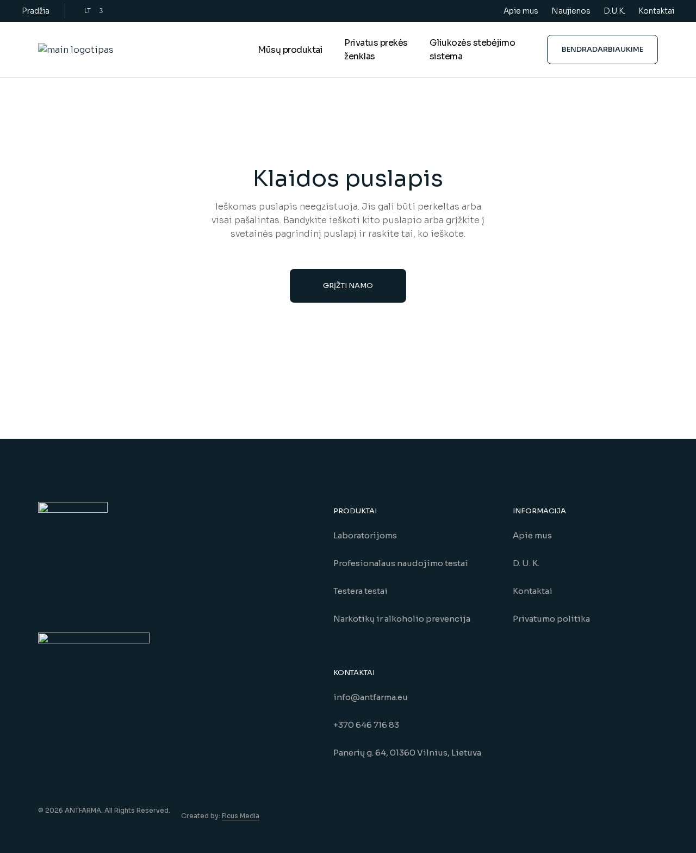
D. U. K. (526, 563)
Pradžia (35, 11)
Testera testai (360, 591)
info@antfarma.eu (370, 697)
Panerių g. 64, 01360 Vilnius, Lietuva (407, 752)
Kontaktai (656, 11)
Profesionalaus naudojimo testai (400, 563)
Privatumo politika (551, 618)
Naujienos (571, 11)
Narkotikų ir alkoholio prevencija (401, 618)
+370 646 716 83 (366, 725)
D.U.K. (614, 11)
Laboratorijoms (365, 535)
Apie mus (521, 11)
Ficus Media (240, 816)
